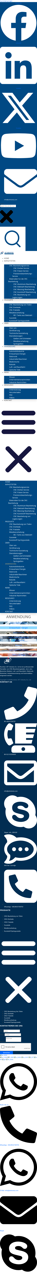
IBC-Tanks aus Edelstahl (22, 315)
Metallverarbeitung (10, 928)
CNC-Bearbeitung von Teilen (13, 916)
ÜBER (6, 323)
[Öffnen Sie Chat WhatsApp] (18, 1102)
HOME (6, 258)
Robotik (18, 645)
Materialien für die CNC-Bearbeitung (18, 280)
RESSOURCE (8, 385)
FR (13, 1057)
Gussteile (7, 925)
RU (20, 1057)
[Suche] (12, 239)
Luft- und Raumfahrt (18, 650)
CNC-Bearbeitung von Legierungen (21, 296)
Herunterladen (15, 392)
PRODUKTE (8, 300)
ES (28, 1057)
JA (5, 1059)
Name (2, 1031)
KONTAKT (8, 400)
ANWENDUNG (9, 346)
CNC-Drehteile (9, 919)
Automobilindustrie (18, 623)
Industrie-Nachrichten (17, 382)
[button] (18, 441)
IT (33, 1057)
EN (7, 1057)
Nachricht (3, 1041)
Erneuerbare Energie (18, 627)
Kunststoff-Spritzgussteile (19, 320)
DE (6, 1055)
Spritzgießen (18, 344)
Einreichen (6, 1053)
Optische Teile (14, 370)
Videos (11, 398)
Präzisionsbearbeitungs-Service (22, 274)
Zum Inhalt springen (6, 1)
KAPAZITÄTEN (9, 261)
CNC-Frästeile (8, 922)
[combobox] (8, 206)
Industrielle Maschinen (19, 637)
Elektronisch (18, 632)
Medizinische (18, 640)
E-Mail (2, 1035)
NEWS (6, 372)
